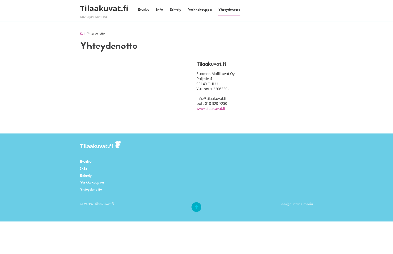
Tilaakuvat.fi (104, 8)
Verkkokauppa (200, 9)
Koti (82, 33)
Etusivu (143, 9)
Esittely (175, 9)
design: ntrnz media (297, 204)
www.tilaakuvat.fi (210, 108)
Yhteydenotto (229, 9)
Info (159, 9)
